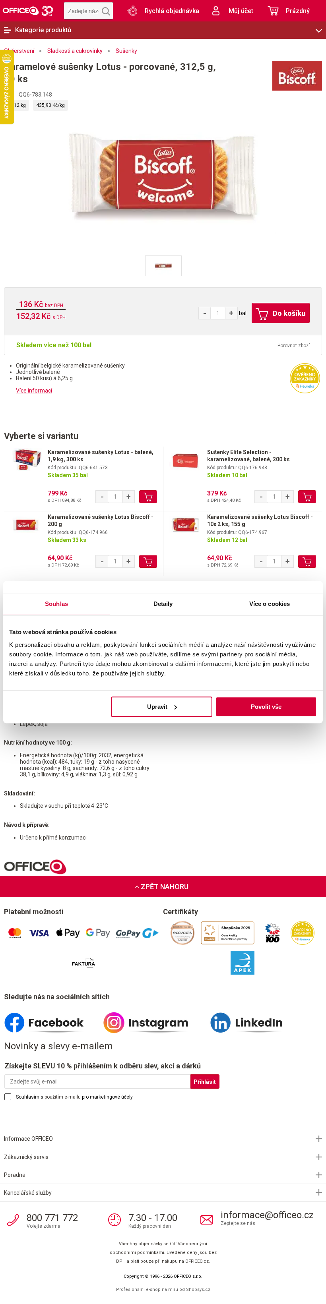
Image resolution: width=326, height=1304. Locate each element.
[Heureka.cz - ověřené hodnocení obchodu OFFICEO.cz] (305, 378)
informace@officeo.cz (267, 1215)
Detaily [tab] (163, 603)
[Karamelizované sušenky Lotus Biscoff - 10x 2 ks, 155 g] (185, 526)
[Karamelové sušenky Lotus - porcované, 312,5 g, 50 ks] (163, 174)
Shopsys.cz (198, 1289)
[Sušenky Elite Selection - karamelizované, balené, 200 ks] (185, 461)
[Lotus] (274, 76)
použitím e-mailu (63, 1097)
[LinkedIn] (255, 1019)
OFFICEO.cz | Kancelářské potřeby (28, 10)
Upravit (157, 706)
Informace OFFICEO (28, 1139)
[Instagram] (154, 1019)
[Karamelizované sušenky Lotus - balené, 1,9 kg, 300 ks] (26, 461)
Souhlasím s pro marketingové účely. (75, 1097)
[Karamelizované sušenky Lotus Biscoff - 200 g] (26, 526)
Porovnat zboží (293, 345)
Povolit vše (266, 706)
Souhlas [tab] (56, 603)
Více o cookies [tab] (269, 603)
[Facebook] (53, 1019)
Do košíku (288, 313)
